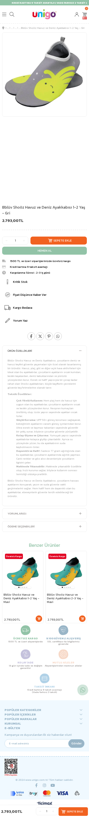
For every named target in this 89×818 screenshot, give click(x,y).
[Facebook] (36, 785)
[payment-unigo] (45, 793)
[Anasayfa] (5, 28)
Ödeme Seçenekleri (21, 526)
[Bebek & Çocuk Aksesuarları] (13, 28)
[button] (18, 587)
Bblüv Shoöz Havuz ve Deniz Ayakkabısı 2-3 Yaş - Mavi (65, 598)
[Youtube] (53, 785)
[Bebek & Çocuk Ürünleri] (9, 28)
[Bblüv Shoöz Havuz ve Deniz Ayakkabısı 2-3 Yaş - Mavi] (66, 571)
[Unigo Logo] (44, 14)
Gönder (76, 743)
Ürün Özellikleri (20, 351)
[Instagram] (44, 785)
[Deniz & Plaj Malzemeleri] (17, 28)
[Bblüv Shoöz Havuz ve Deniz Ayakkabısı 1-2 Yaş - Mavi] (22, 571)
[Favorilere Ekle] (80, 39)
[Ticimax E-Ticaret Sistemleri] (44, 804)
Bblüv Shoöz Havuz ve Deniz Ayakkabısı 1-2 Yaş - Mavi (21, 598)
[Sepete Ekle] (39, 618)
